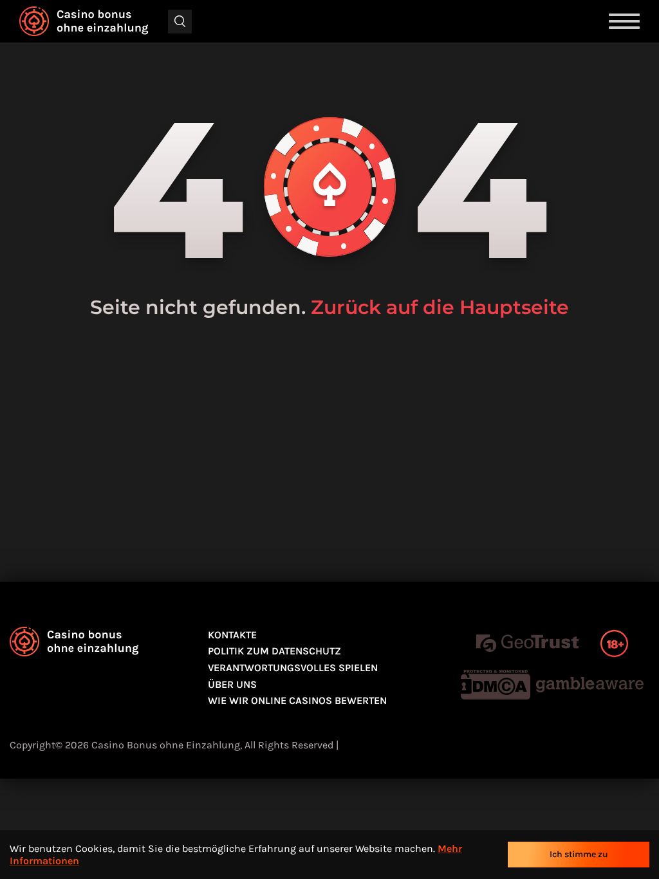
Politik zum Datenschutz (274, 651)
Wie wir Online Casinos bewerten (297, 700)
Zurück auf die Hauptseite (440, 307)
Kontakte (232, 635)
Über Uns (232, 684)
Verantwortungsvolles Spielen (293, 668)
